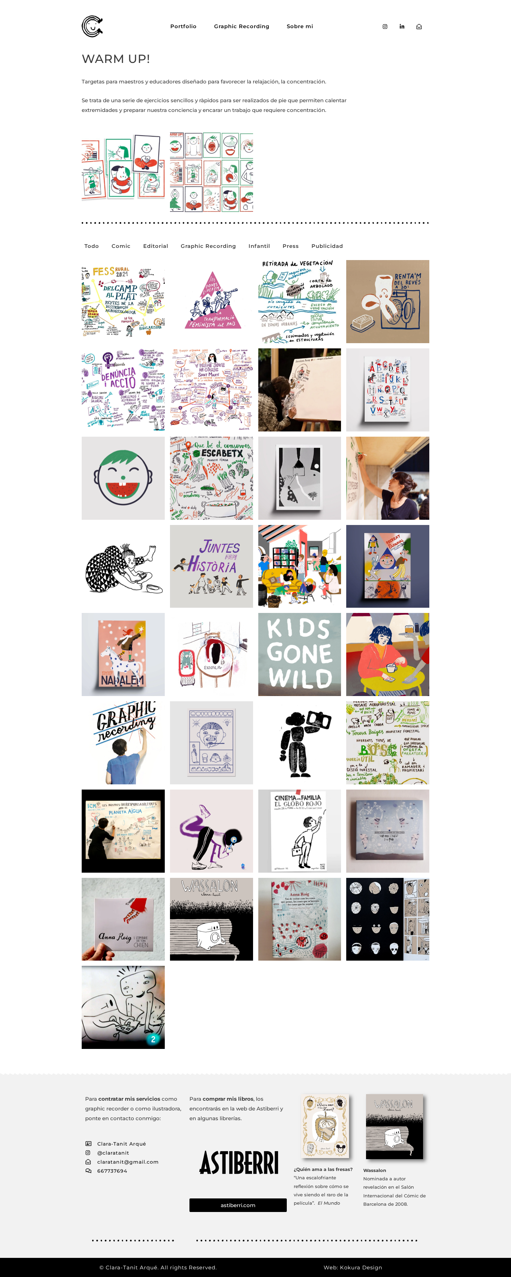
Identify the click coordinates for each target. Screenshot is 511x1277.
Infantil (259, 246)
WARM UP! (116, 58)
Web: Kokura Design (353, 1267)
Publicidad (327, 246)
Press (291, 246)
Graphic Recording (241, 26)
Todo (91, 246)
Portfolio (183, 26)
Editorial (155, 246)
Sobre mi (300, 26)
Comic (121, 246)
